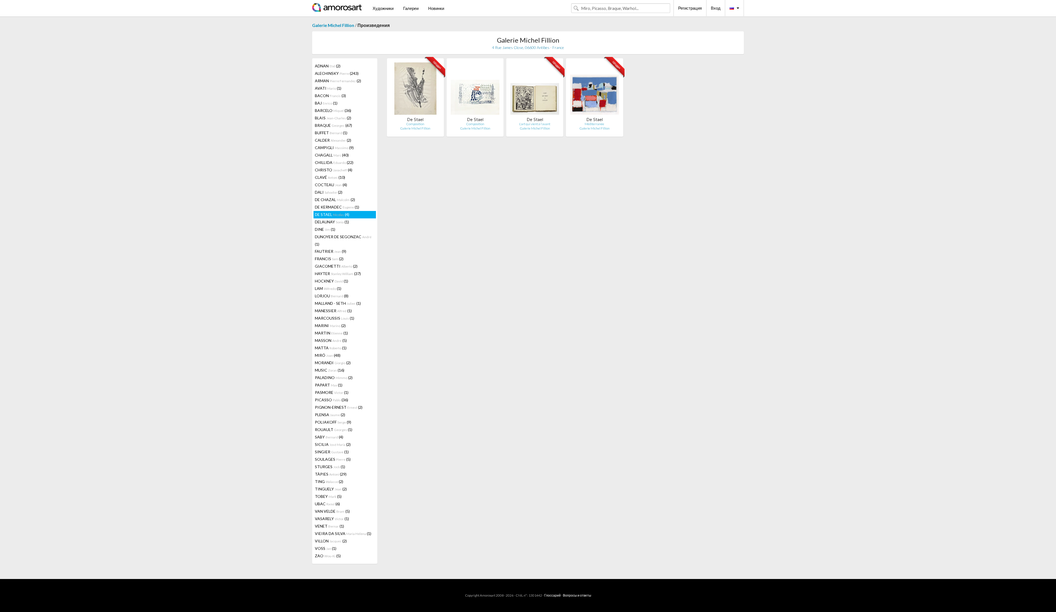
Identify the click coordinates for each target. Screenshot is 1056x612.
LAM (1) (328, 288)
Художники (383, 8)
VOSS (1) (325, 548)
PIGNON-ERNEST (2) (338, 407)
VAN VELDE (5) (332, 511)
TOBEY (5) (328, 496)
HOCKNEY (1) (331, 281)
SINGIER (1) (332, 451)
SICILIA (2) (333, 444)
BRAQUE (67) (333, 125)
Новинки (436, 8)
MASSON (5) (331, 340)
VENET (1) (329, 526)
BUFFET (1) (331, 132)
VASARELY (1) (332, 518)
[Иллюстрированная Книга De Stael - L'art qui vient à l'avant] (534, 90)
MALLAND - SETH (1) (338, 303)
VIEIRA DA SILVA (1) (343, 533)
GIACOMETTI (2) (336, 266)
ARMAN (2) (338, 80)
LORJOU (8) (331, 295)
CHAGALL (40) (332, 155)
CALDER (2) (333, 140)
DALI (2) (328, 192)
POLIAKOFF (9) (333, 422)
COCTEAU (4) (331, 184)
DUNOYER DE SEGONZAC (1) (343, 240)
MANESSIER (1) (333, 310)
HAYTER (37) (338, 273)
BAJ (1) (326, 103)
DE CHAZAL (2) (335, 199)
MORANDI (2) (333, 362)
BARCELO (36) (333, 110)
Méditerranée (594, 124)
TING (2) (329, 481)
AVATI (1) (328, 88)
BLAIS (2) (333, 118)
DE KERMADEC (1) (337, 207)
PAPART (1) (328, 385)
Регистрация (690, 8)
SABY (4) (329, 437)
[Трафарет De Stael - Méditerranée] (594, 90)
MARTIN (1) (331, 333)
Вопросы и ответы (577, 595)
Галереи (411, 8)
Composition (415, 124)
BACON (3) (330, 95)
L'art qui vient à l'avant (534, 124)
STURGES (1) (330, 466)
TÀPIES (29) (330, 474)
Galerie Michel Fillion (333, 25)
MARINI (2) (330, 325)
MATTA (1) (330, 347)
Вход (716, 8)
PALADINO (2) (334, 377)
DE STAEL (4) (332, 214)
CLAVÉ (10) (330, 177)
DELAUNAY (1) (332, 221)
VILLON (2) (331, 541)
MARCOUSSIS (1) (334, 318)
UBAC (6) (327, 503)
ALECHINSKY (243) (337, 73)
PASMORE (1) (331, 392)
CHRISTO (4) (333, 170)
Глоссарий (552, 595)
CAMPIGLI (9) (334, 147)
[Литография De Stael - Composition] (415, 90)
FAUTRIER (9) (330, 251)
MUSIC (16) (329, 370)
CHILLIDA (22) (334, 162)
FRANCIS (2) (329, 258)
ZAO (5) (328, 555)
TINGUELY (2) (331, 489)
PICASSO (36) (331, 399)
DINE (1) (325, 229)
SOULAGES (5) (333, 459)
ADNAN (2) (327, 66)
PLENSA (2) (330, 414)
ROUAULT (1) (333, 429)
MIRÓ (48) (327, 355)
